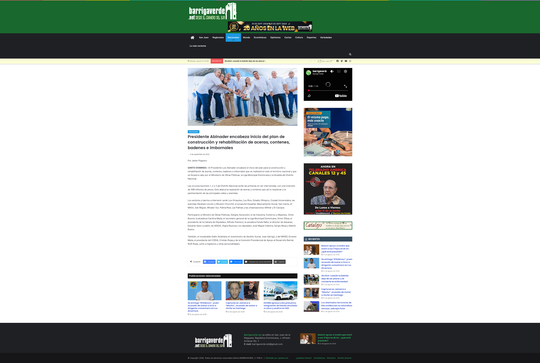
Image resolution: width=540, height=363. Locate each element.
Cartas (287, 37)
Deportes (311, 37)
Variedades (326, 37)
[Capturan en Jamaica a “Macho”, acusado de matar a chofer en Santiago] (242, 290)
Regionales (218, 37)
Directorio (331, 358)
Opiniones (275, 37)
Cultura (299, 37)
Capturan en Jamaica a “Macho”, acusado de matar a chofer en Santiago (241, 305)
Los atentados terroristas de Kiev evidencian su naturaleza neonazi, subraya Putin (336, 305)
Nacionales (233, 37)
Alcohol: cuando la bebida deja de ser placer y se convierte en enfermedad (258, 61)
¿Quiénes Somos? (304, 358)
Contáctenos (319, 358)
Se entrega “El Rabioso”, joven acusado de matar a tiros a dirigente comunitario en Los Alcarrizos (203, 306)
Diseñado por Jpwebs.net (277, 358)
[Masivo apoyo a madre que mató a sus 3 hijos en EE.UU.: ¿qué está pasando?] (311, 249)
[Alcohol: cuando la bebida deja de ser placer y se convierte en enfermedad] (311, 279)
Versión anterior (345, 358)
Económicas (260, 37)
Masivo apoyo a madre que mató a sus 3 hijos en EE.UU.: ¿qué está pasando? (335, 248)
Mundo (246, 37)
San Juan (204, 37)
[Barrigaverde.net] (213, 11)
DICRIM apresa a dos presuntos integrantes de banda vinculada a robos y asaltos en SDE (280, 305)
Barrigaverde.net (253, 334)
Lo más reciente (198, 46)
